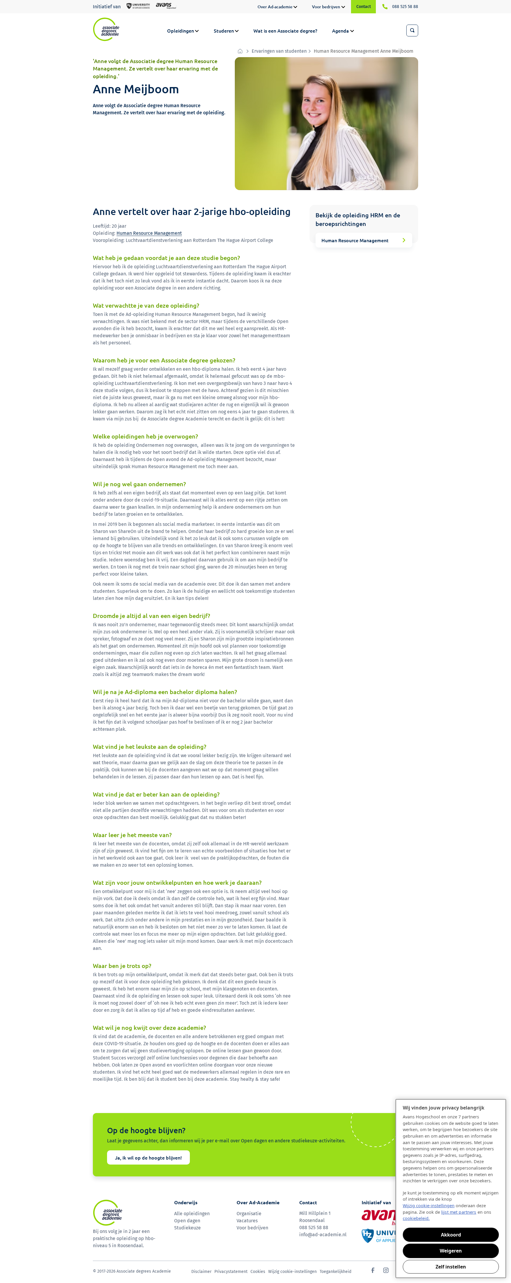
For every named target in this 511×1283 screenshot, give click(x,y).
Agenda (340, 30)
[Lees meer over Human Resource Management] (364, 240)
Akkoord (451, 1234)
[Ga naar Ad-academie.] (241, 51)
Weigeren (451, 1250)
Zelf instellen (451, 1266)
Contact (363, 6)
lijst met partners (458, 1212)
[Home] (106, 29)
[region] (450, 1188)
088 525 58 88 (405, 6)
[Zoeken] (412, 30)
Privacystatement (231, 1271)
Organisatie (249, 1213)
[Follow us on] (372, 1271)
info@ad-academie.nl (323, 1234)
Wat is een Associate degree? (285, 30)
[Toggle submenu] (295, 7)
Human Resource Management (149, 233)
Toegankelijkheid (335, 1271)
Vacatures (247, 1220)
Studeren (224, 30)
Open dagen (187, 1220)
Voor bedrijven (326, 6)
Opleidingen (180, 30)
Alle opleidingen (192, 1213)
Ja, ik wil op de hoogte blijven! (148, 1157)
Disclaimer (201, 1271)
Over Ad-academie (275, 6)
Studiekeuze (187, 1228)
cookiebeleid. (416, 1218)
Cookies (257, 1271)
